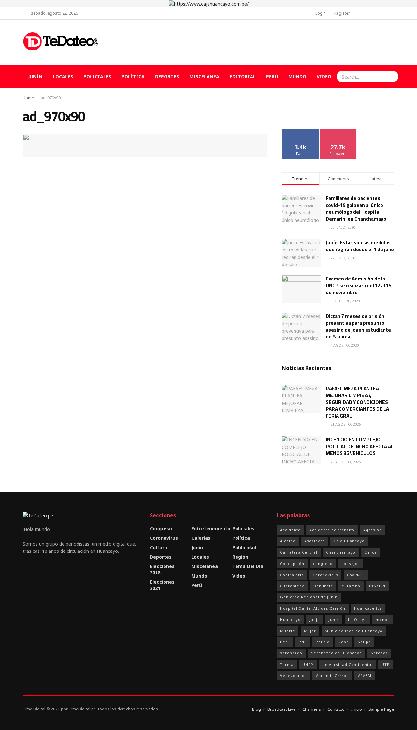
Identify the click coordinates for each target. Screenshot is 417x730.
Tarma (287, 664)
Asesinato (314, 540)
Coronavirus (164, 538)
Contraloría (292, 574)
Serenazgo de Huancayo (336, 653)
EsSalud (377, 585)
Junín (35, 76)
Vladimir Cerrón (332, 675)
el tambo (351, 585)
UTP (385, 664)
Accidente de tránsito (331, 529)
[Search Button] (392, 76)
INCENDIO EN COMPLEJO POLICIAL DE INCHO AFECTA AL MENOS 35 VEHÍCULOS (360, 446)
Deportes (167, 76)
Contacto (336, 709)
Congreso (161, 528)
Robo (343, 641)
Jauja (314, 619)
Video (324, 76)
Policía (323, 641)
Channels (311, 709)
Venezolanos (293, 675)
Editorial (243, 76)
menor (382, 619)
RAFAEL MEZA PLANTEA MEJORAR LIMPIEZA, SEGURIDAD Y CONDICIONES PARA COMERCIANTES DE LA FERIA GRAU (357, 402)
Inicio (356, 709)
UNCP (307, 664)
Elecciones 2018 (162, 569)
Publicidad (244, 547)
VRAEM (364, 675)
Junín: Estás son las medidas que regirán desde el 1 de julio (360, 246)
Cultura (158, 547)
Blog (256, 709)
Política (133, 76)
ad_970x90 (51, 98)
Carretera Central (298, 552)
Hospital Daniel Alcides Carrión (312, 608)
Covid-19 (356, 574)
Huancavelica (368, 608)
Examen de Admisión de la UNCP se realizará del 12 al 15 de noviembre (358, 285)
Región (240, 557)
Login (320, 13)
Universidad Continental (347, 664)
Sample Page (381, 709)
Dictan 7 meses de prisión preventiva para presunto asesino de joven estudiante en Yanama (358, 326)
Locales (63, 76)
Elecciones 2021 (162, 585)
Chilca (370, 552)
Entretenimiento (210, 528)
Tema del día (247, 566)
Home (28, 98)
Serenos (379, 653)
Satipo (364, 641)
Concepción (292, 563)
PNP (303, 641)
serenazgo (291, 653)
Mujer (310, 630)
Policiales (97, 76)
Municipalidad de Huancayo (353, 630)
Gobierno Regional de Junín (309, 596)
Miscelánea (204, 76)
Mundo (297, 76)
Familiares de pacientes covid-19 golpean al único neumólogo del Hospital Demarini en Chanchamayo (356, 208)
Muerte (287, 630)
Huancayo (290, 619)
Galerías (200, 538)
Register (341, 13)
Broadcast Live (281, 709)
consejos (350, 563)
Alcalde (287, 540)
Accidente (290, 529)
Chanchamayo (340, 552)
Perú (272, 76)
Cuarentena (292, 585)
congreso (323, 563)
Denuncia (323, 585)
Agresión (372, 529)
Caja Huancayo (349, 540)
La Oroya (357, 619)
